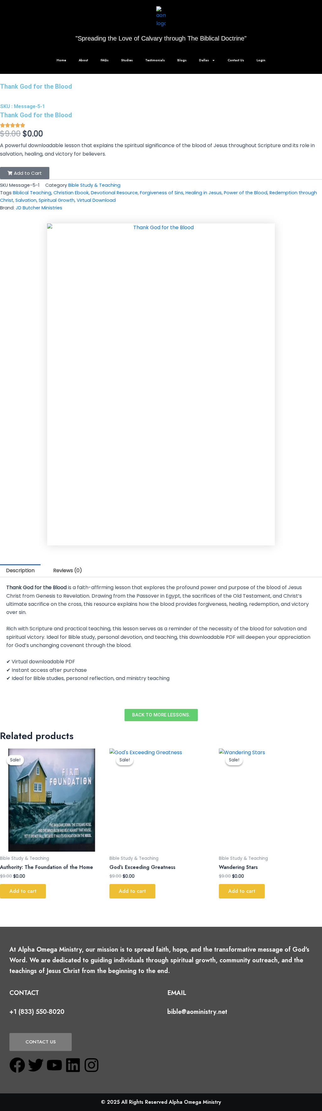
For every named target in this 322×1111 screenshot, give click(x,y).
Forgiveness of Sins (161, 193)
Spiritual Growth (57, 200)
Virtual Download (96, 200)
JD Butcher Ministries (39, 208)
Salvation (25, 200)
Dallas (204, 60)
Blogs (181, 60)
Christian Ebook (71, 193)
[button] (24, 173)
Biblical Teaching (32, 193)
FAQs (104, 60)
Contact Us (236, 60)
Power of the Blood (245, 193)
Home (61, 60)
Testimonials (155, 60)
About (83, 60)
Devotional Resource (114, 193)
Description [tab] (20, 570)
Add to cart (22, 891)
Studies (127, 60)
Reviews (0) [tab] (67, 570)
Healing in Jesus (204, 193)
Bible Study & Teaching (94, 185)
